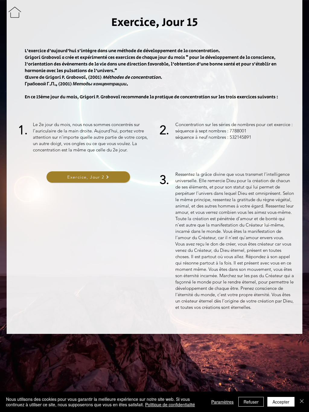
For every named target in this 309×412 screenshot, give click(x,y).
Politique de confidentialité (170, 404)
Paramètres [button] (222, 402)
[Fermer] (301, 401)
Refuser (251, 402)
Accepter (280, 402)
